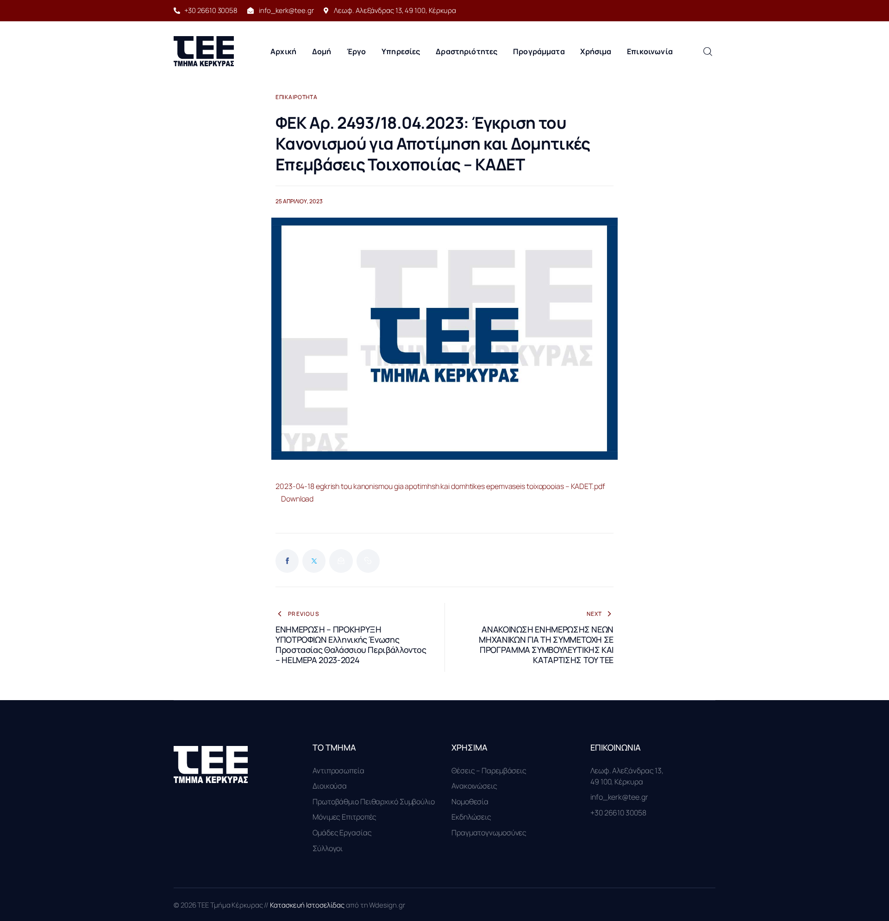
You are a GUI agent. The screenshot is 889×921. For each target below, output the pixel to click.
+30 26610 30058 (618, 813)
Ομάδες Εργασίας (342, 832)
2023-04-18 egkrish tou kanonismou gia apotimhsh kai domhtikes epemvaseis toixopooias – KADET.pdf (440, 486)
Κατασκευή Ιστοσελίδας (308, 904)
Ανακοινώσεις (474, 786)
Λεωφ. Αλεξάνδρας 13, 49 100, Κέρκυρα (627, 776)
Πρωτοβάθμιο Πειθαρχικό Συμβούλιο (374, 801)
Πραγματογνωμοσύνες (488, 832)
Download (297, 499)
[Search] (707, 51)
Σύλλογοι (328, 848)
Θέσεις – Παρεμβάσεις (488, 770)
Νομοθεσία (469, 801)
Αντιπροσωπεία (338, 770)
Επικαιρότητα (296, 97)
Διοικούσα (330, 786)
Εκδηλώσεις (471, 817)
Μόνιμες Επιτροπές (344, 817)
